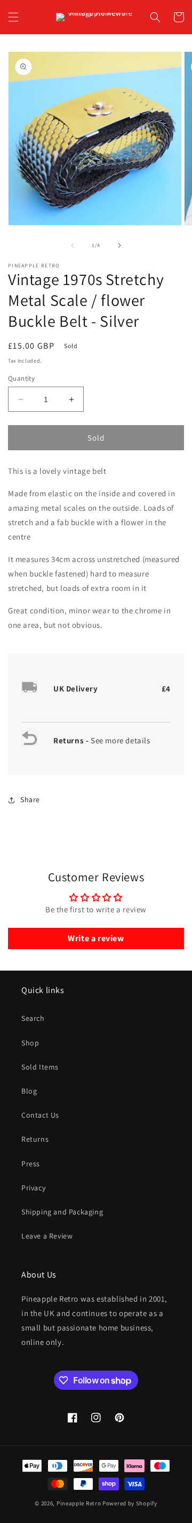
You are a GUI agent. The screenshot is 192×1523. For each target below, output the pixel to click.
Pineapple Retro (79, 1503)
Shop (30, 1043)
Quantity (21, 378)
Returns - (72, 740)
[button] (13, 17)
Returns (35, 1139)
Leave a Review (47, 1236)
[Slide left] (72, 245)
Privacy (33, 1188)
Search (33, 1018)
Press (30, 1163)
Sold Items (40, 1067)
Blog (29, 1091)
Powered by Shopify (129, 1503)
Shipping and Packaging (62, 1212)
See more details (120, 740)
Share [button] (30, 799)
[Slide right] (119, 245)
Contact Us (40, 1115)
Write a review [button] (96, 938)
